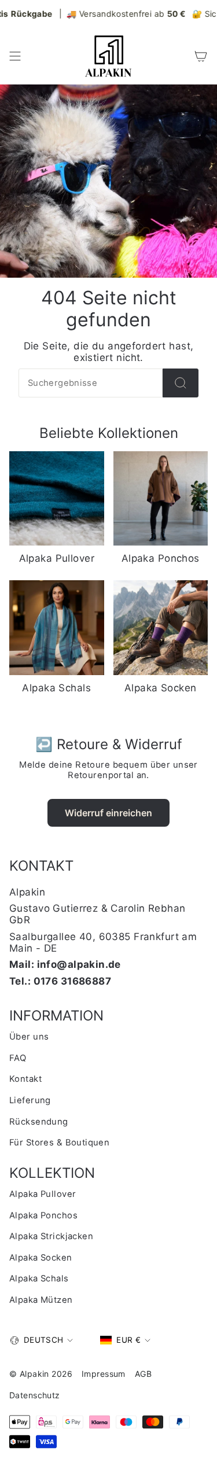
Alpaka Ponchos (43, 1215)
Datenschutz (34, 1395)
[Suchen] (180, 383)
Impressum (104, 1374)
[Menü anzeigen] (15, 56)
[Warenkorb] (201, 56)
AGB (143, 1374)
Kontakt (25, 1079)
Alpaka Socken (40, 1257)
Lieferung (30, 1100)
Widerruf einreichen (108, 813)
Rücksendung (38, 1122)
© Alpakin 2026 (40, 1374)
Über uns (29, 1036)
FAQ (17, 1058)
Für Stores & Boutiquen (59, 1142)
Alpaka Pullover (42, 1194)
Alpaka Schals (39, 1278)
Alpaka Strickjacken (51, 1236)
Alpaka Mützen (41, 1300)
